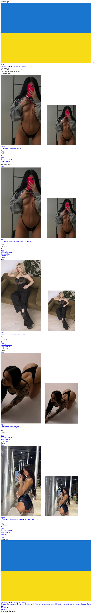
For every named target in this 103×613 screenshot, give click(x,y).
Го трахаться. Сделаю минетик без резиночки (16, 241)
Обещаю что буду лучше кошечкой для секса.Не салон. (19, 519)
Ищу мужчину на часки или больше (13, 334)
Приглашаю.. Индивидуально (11, 148)
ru (3, 64)
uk (2, 64)
